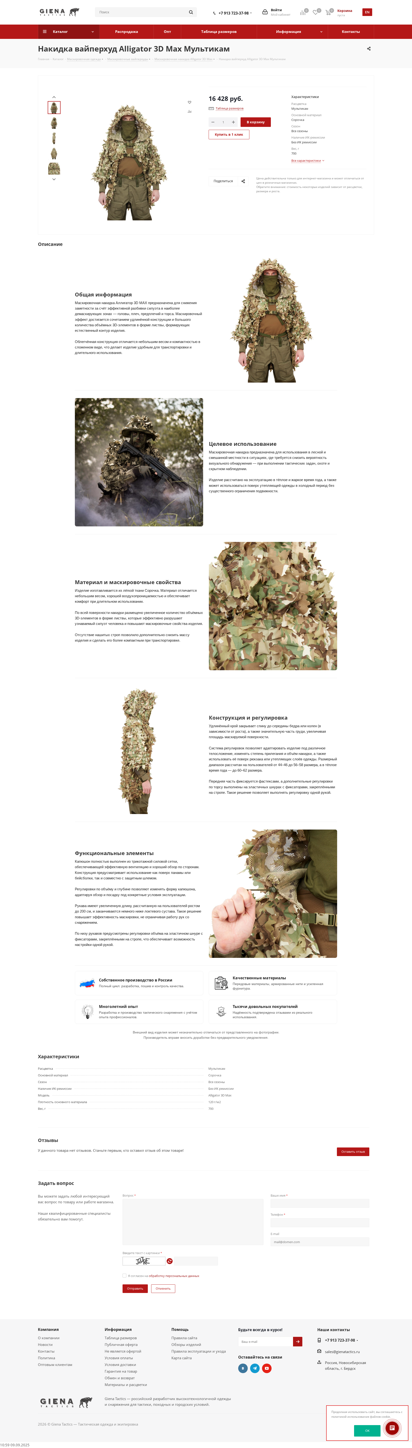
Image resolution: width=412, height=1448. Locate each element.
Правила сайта (184, 1337)
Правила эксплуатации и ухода (198, 1351)
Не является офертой (123, 1351)
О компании (49, 1337)
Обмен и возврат (120, 1377)
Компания (48, 1329)
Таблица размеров (121, 1337)
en (367, 12)
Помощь (180, 1329)
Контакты (46, 1351)
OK (367, 1430)
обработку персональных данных (174, 1276)
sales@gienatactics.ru (342, 1351)
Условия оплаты (119, 1357)
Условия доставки (120, 1364)
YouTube (267, 1368)
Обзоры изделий (186, 1344)
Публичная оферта (121, 1344)
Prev (54, 97)
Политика (46, 1357)
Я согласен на (163, 1276)
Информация (118, 1329)
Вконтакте (243, 1368)
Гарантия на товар (121, 1371)
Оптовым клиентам (55, 1364)
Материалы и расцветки (126, 1384)
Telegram (255, 1368)
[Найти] (191, 12)
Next (54, 179)
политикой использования (350, 1417)
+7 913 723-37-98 (234, 13)
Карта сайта (181, 1357)
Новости (45, 1344)
